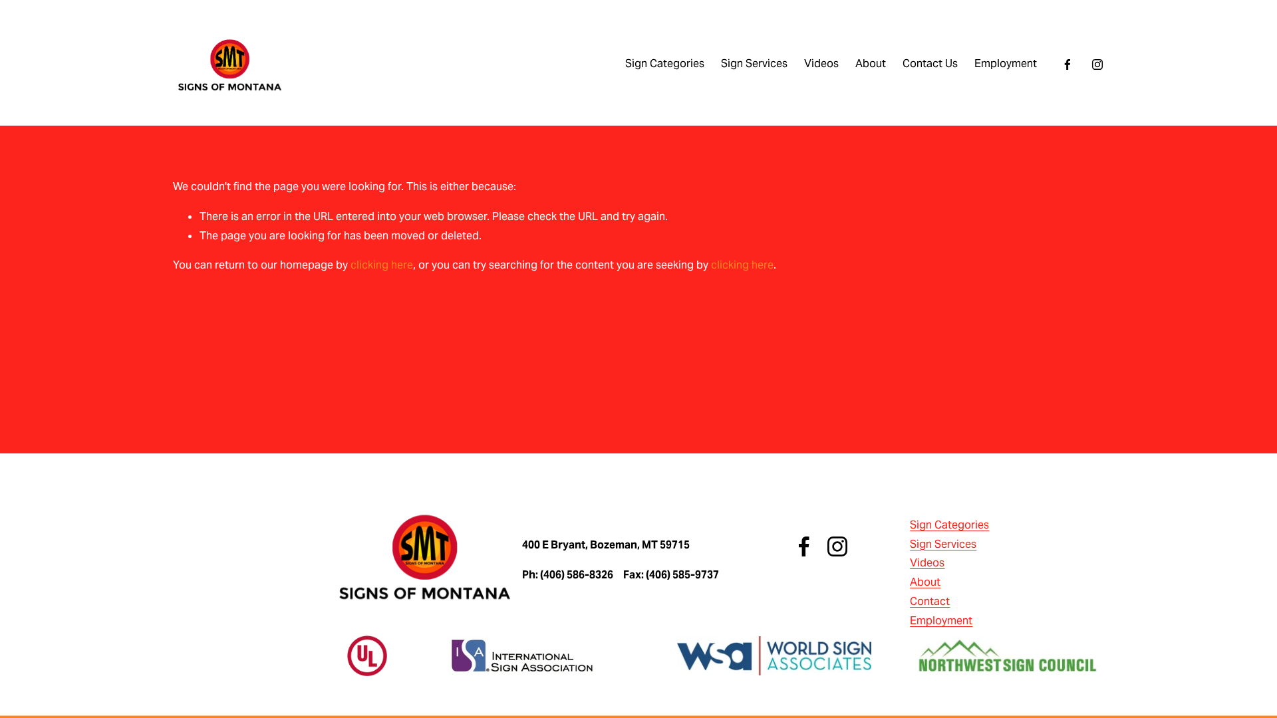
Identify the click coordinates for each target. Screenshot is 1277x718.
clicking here (382, 265)
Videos (821, 63)
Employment (1005, 63)
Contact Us (930, 63)
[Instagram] (1097, 64)
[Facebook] (1067, 64)
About (870, 63)
